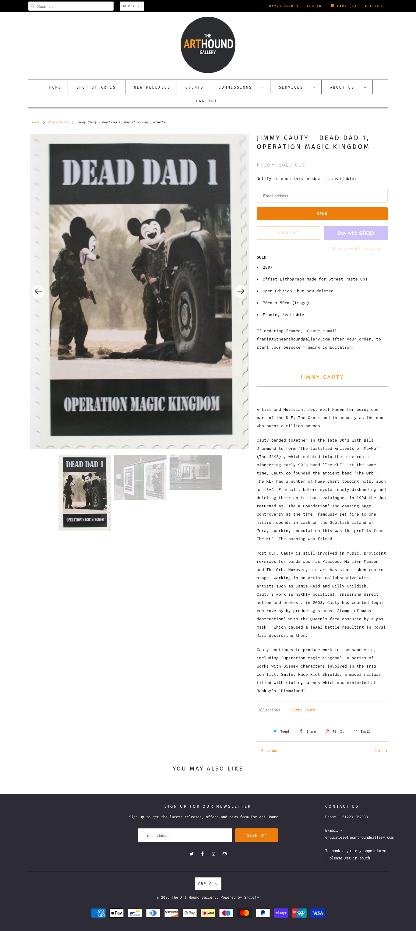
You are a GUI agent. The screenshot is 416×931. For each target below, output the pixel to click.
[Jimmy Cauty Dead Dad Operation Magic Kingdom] (139, 291)
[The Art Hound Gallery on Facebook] (202, 854)
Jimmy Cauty (303, 710)
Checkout (375, 6)
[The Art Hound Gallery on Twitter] (192, 854)
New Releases (152, 87)
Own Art (206, 101)
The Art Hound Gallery (194, 897)
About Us (345, 87)
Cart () (346, 6)
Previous (268, 751)
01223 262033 (283, 6)
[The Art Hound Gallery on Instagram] (213, 854)
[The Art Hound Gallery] (208, 45)
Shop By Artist (97, 87)
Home (55, 87)
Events (194, 87)
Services (294, 87)
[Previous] (38, 291)
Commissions (238, 87)
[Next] (241, 291)
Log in (314, 6)
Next (380, 751)
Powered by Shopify (240, 897)
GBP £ (129, 6)
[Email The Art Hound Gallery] (224, 854)
